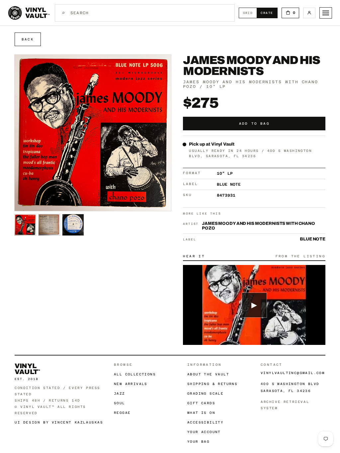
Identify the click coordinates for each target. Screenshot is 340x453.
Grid (250, 13)
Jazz (119, 393)
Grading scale (205, 393)
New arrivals (130, 384)
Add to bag (254, 123)
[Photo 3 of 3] (73, 224)
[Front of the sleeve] (25, 224)
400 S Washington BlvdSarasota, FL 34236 (290, 387)
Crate (269, 13)
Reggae (122, 413)
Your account (204, 432)
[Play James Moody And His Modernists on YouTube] (254, 305)
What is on (201, 413)
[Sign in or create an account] (309, 13)
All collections (135, 374)
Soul (119, 403)
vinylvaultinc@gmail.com (293, 373)
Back (28, 39)
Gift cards (201, 403)
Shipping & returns (212, 384)
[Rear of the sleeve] (49, 224)
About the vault (208, 374)
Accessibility (205, 422)
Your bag (198, 441)
